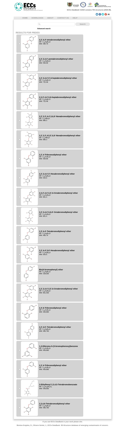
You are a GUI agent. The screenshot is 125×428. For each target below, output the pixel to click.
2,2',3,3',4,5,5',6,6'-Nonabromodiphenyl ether (59, 135)
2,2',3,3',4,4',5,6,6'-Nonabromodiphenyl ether (59, 116)
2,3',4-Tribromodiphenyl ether (53, 365)
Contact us (63, 18)
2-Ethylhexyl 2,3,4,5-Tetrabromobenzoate (58, 384)
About (50, 18)
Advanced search (43, 29)
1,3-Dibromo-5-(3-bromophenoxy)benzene (58, 346)
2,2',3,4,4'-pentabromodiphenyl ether (56, 59)
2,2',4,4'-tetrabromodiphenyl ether (55, 40)
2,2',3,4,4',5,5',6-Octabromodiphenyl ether (58, 289)
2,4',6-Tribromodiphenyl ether (53, 308)
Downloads (37, 18)
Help (75, 18)
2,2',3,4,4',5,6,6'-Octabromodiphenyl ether (58, 212)
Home (25, 18)
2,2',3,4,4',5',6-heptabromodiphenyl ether (58, 78)
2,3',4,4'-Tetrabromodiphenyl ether (55, 231)
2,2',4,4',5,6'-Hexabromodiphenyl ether (57, 250)
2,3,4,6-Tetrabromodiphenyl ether (54, 404)
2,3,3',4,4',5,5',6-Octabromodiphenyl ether (58, 193)
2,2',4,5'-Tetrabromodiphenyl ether (55, 327)
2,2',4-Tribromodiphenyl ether (53, 155)
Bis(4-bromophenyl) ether (51, 270)
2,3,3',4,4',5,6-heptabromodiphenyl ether (57, 97)
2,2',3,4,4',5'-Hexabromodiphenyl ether (57, 174)
